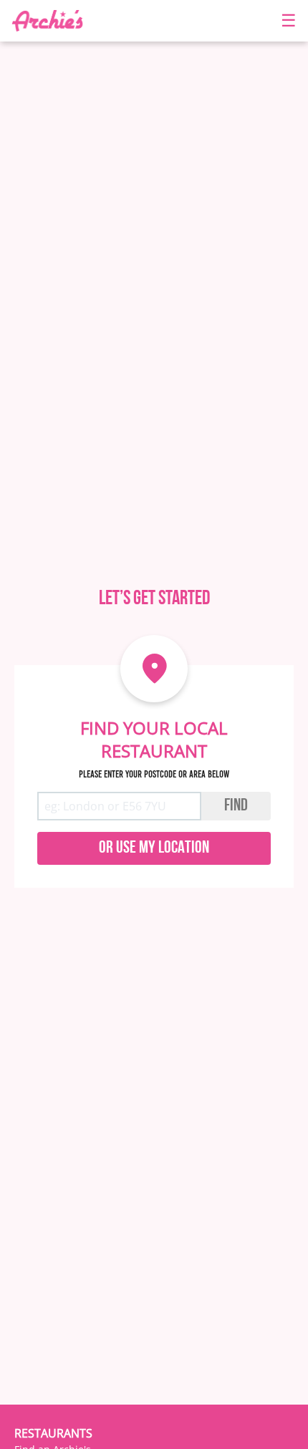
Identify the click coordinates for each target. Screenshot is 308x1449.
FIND (236, 806)
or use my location (154, 848)
